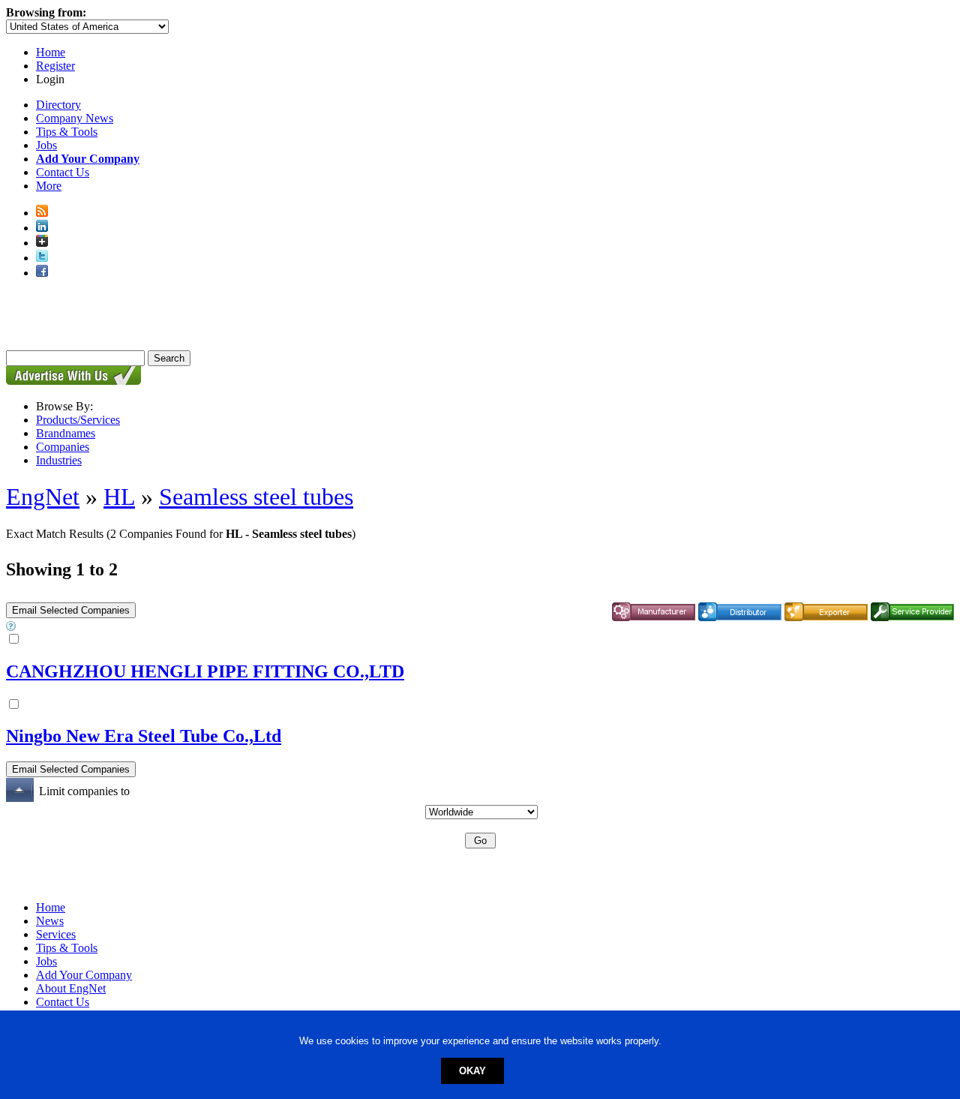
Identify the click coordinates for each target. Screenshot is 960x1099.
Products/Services (78, 419)
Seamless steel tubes (256, 496)
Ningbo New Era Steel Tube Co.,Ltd (143, 736)
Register (55, 65)
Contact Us (62, 172)
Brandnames (65, 433)
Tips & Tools (67, 131)
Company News (74, 118)
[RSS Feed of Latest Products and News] (42, 212)
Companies (62, 446)
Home (50, 52)
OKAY (472, 1070)
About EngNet (71, 988)
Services (56, 934)
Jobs (46, 145)
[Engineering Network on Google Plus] (42, 242)
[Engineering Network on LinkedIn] (42, 227)
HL (119, 496)
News (50, 920)
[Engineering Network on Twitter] (42, 257)
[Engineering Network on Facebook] (42, 272)
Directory (58, 104)
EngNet (43, 496)
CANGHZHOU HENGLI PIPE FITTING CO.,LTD (205, 671)
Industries (59, 460)
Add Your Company (84, 974)
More (49, 185)
